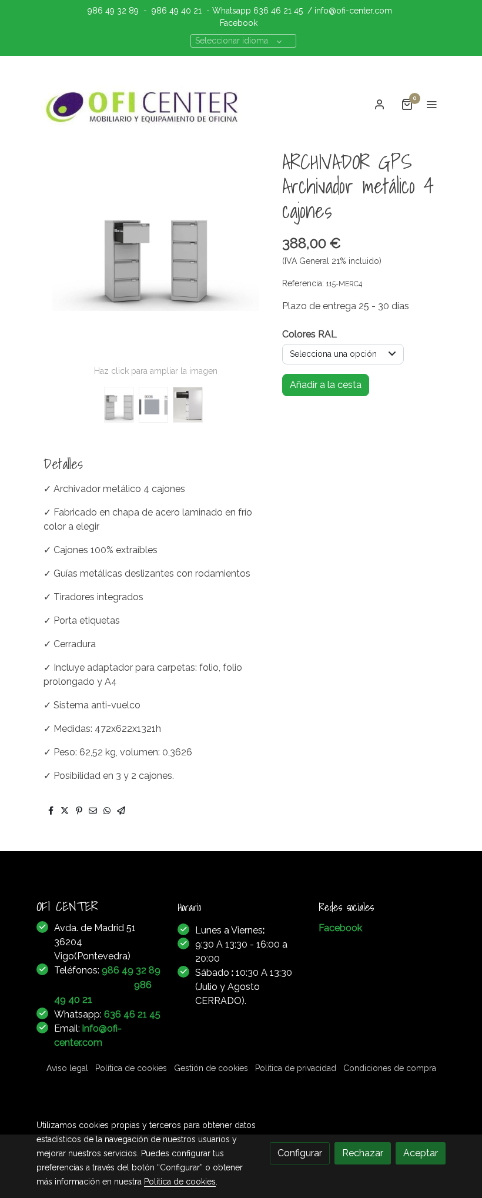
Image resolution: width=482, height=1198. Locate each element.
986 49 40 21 (177, 10)
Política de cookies (131, 1068)
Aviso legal (67, 1068)
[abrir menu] (431, 104)
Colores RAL (309, 334)
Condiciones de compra (389, 1068)
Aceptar (420, 1153)
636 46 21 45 (278, 10)
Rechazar (362, 1153)
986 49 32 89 (113, 10)
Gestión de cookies (211, 1068)
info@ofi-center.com (353, 10)
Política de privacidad (295, 1068)
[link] (144, 104)
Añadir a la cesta (326, 384)
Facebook (238, 23)
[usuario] (379, 104)
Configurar (299, 1153)
